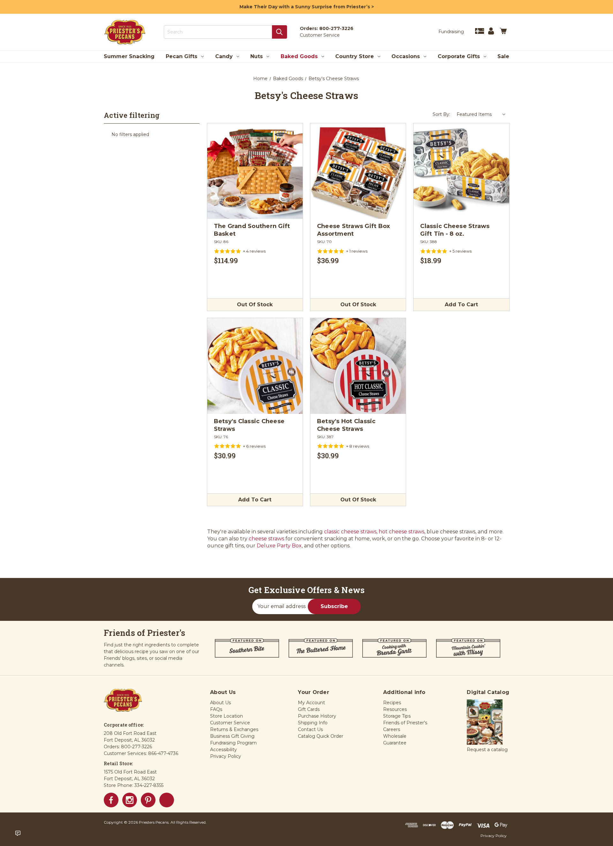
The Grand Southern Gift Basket (252, 230)
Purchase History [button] (317, 716)
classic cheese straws (350, 532)
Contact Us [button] (310, 729)
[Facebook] (111, 800)
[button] (485, 722)
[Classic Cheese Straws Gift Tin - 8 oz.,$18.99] (461, 171)
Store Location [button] (226, 716)
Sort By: (441, 114)
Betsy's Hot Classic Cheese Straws (346, 425)
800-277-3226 (336, 28)
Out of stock (255, 304)
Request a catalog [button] (487, 749)
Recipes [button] (392, 702)
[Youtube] (166, 800)
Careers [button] (391, 729)
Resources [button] (395, 709)
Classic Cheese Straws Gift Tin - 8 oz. (454, 230)
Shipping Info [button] (313, 723)
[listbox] (481, 114)
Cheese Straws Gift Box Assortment (353, 230)
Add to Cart (461, 304)
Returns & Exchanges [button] (234, 729)
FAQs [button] (216, 709)
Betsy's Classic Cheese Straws (249, 425)
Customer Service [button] (230, 723)
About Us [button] (220, 702)
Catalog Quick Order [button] (320, 736)
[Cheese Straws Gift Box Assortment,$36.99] (358, 171)
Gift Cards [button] (309, 709)
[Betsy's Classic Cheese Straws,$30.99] (255, 366)
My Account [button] (311, 702)
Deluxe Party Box (279, 546)
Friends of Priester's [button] (405, 723)
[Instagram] (129, 800)
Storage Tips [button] (397, 716)
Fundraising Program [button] (233, 743)
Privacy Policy (494, 835)
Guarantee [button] (394, 743)
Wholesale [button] (394, 736)
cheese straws (266, 539)
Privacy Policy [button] (225, 756)
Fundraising (451, 31)
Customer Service (320, 35)
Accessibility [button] (223, 749)
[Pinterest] (148, 800)
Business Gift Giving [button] (232, 736)
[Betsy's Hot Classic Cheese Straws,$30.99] (358, 366)
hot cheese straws (401, 532)
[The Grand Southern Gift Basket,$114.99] (255, 171)
